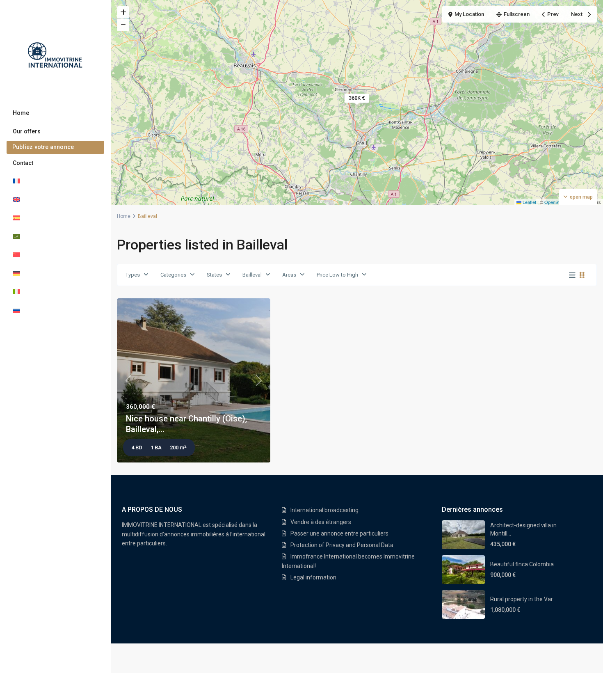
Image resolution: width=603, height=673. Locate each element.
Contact (23, 163)
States (214, 275)
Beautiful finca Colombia (522, 564)
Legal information (313, 577)
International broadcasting (324, 510)
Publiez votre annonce (43, 147)
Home (21, 113)
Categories (173, 275)
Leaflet (528, 202)
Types (133, 275)
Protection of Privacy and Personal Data (341, 545)
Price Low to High (337, 275)
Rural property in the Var (521, 599)
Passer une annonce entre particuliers (339, 533)
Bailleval (252, 275)
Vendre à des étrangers (320, 522)
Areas (289, 275)
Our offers (27, 131)
